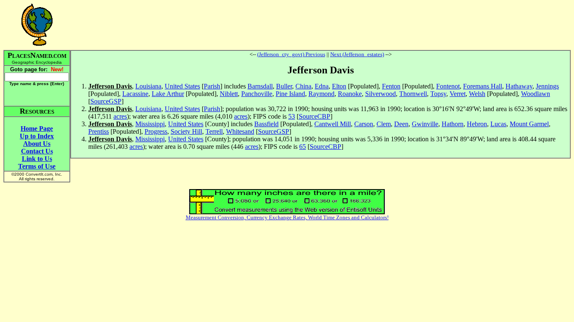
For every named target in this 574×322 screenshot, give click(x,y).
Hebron (477, 123)
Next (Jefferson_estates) (357, 54)
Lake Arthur (168, 93)
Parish (212, 86)
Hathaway (519, 86)
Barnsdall (260, 86)
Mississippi (150, 123)
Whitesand (240, 131)
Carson (363, 123)
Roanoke (350, 93)
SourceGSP (105, 101)
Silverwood (380, 93)
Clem (384, 123)
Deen (401, 123)
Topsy (438, 93)
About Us (36, 143)
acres (120, 116)
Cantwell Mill (332, 123)
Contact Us (37, 151)
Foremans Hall (482, 86)
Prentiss (98, 131)
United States (182, 86)
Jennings (547, 86)
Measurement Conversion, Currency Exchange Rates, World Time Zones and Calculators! (287, 217)
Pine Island (290, 93)
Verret (458, 93)
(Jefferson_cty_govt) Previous (291, 54)
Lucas (498, 123)
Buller (284, 86)
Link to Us (37, 158)
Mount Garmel (529, 123)
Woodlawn (535, 93)
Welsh (477, 93)
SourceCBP (314, 116)
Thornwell (413, 93)
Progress (156, 131)
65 (302, 146)
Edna (322, 86)
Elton (339, 86)
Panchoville (256, 93)
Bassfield (266, 123)
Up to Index (37, 136)
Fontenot (448, 86)
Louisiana (148, 86)
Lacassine (135, 93)
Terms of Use (36, 166)
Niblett (229, 93)
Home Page (37, 128)
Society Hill (186, 131)
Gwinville (425, 123)
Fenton (391, 86)
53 (291, 116)
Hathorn (452, 123)
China (303, 86)
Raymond (321, 93)
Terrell (214, 131)
